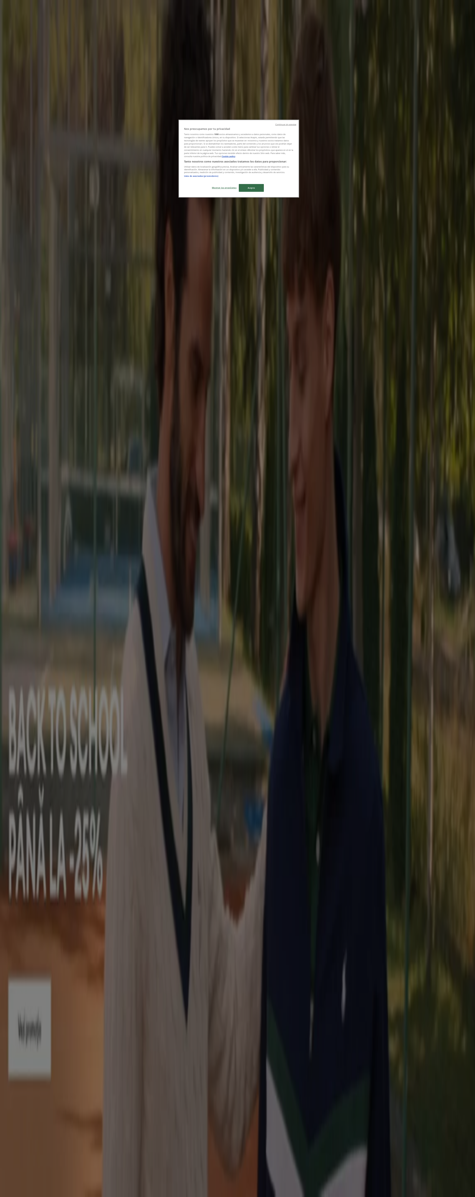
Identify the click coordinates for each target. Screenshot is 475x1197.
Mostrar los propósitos (224, 187)
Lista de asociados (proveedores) (201, 176)
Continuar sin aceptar (285, 124)
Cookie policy (228, 156)
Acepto (251, 187)
